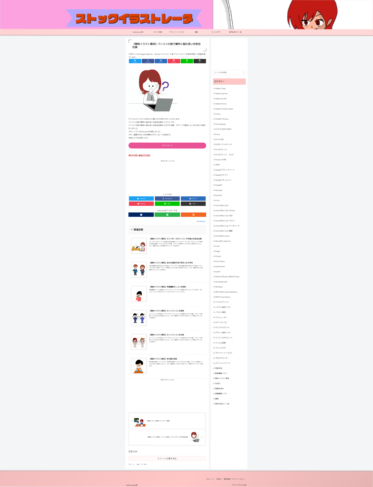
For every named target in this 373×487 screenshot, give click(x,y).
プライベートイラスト (224, 353)
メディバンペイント (223, 363)
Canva (217, 114)
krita (217, 200)
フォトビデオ (220, 348)
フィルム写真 (220, 343)
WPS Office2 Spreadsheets (226, 292)
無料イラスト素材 (145, 155)
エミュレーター (221, 317)
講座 (217, 399)
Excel (217, 134)
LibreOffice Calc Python (225, 210)
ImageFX (218, 185)
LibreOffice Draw (222, 236)
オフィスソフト (221, 322)
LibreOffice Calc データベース (227, 226)
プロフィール (210, 479)
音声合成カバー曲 (222, 404)
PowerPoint (220, 266)
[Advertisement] (167, 176)
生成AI (217, 383)
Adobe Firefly (220, 98)
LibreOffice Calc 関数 (224, 231)
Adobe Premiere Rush (224, 109)
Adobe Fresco (221, 104)
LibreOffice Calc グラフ (224, 221)
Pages (217, 251)
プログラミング (221, 358)
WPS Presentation (222, 297)
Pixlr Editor (220, 261)
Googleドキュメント (223, 180)
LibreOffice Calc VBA (223, 215)
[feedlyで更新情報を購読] (167, 214)
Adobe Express (221, 93)
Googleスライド (221, 175)
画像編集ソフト (221, 393)
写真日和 (218, 368)
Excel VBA (219, 139)
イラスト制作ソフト (223, 307)
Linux (217, 246)
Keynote (218, 195)
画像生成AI (219, 388)
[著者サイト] (141, 214)
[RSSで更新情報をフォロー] (193, 214)
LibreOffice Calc (222, 205)
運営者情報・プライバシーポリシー (234, 479)
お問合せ (219, 479)
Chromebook (220, 124)
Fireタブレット (221, 149)
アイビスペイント (222, 302)
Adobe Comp (220, 88)
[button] (243, 72)
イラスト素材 (133, 155)
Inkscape (218, 190)
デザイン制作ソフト (223, 332)
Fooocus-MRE (220, 160)
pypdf (217, 271)
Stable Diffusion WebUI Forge (227, 276)
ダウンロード (167, 145)
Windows (219, 287)
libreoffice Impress (223, 241)
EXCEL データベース (223, 144)
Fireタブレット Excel (224, 154)
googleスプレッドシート (225, 170)
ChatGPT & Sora (222, 119)
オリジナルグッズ (222, 327)
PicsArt (218, 256)
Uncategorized (221, 282)
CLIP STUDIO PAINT (223, 129)
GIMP (217, 165)
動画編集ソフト (221, 373)
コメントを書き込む (167, 458)
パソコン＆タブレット (224, 338)
